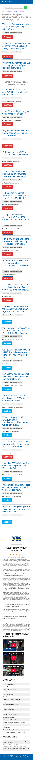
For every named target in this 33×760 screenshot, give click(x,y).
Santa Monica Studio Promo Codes (11, 699)
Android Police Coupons (9, 691)
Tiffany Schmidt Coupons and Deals (11, 142)
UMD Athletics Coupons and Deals (10, 204)
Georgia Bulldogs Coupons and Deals (11, 101)
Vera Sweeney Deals (8, 696)
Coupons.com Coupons (9, 702)
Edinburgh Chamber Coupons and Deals (12, 474)
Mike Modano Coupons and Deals (10, 161)
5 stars (22, 554)
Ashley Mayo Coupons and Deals (10, 250)
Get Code (8, 37)
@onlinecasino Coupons (9, 684)
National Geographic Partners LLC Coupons (14, 722)
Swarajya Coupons (8, 694)
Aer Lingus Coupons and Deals (9, 518)
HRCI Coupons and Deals (8, 296)
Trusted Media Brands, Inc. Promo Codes (13, 729)
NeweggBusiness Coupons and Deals (11, 228)
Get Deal (7, 322)
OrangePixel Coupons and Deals (10, 363)
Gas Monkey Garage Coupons (10, 704)
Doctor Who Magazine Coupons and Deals (12, 407)
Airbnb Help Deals (7, 707)
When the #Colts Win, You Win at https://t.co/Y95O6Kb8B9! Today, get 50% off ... (14, 745)
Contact (23, 755)
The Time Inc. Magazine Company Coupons (14, 732)
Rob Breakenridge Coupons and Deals (11, 120)
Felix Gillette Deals (8, 686)
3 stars (16, 554)
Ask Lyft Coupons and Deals (9, 274)
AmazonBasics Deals (8, 717)
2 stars (13, 554)
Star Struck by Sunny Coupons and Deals (12, 385)
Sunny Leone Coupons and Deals (10, 431)
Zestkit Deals (6, 727)
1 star (10, 554)
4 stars (19, 554)
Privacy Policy (7, 756)
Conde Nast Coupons (8, 724)
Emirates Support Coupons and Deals (11, 496)
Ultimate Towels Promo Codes (10, 719)
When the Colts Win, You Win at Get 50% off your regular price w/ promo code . (15, 741)
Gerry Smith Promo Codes (9, 689)
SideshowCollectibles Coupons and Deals (12, 318)
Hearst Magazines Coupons (10, 714)
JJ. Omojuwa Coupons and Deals (10, 182)
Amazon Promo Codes (8, 709)
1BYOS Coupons (7, 712)
